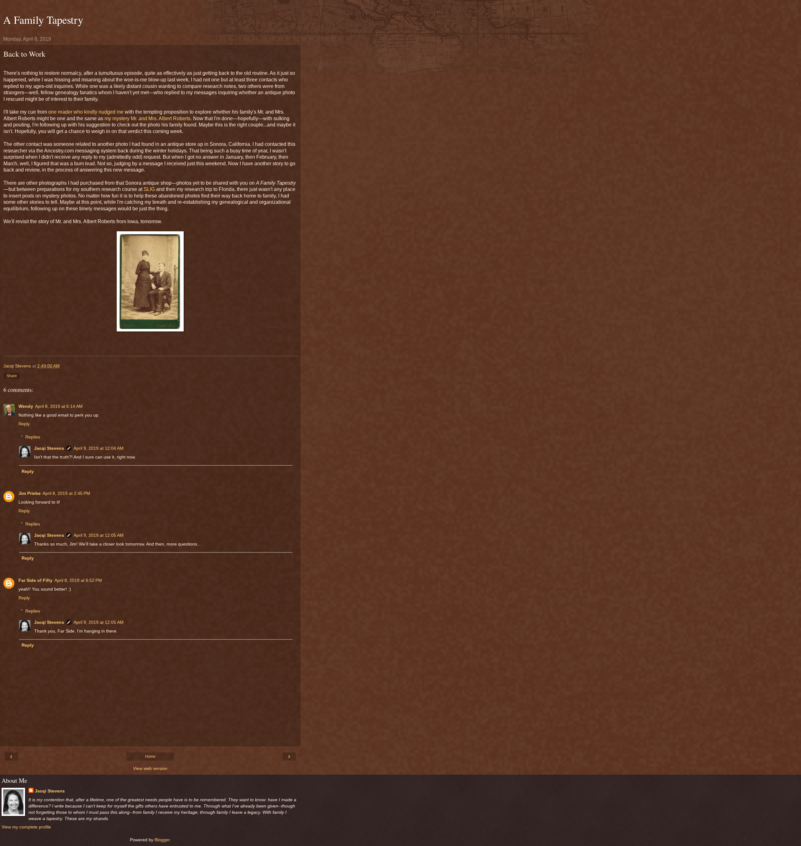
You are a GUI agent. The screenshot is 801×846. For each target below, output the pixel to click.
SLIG (149, 189)
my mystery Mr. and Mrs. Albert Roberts (148, 118)
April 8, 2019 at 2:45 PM (66, 493)
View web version (150, 768)
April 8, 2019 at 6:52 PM (78, 580)
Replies (32, 436)
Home (150, 756)
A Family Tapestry (43, 20)
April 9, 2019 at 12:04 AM (99, 448)
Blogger (162, 839)
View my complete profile (26, 826)
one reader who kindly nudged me (86, 112)
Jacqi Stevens (49, 448)
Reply (24, 423)
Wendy (25, 406)
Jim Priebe (29, 493)
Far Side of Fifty (35, 580)
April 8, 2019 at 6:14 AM (59, 406)
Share (12, 376)
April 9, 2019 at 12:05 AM (99, 535)
